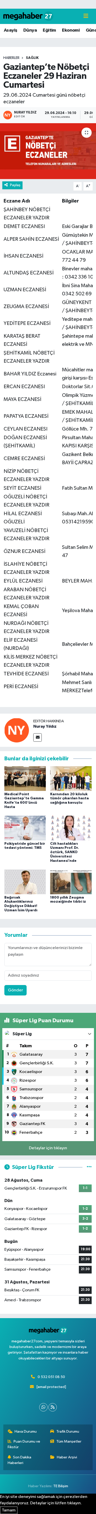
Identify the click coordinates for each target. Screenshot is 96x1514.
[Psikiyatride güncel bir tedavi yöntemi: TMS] (25, 828)
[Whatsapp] (43, 1407)
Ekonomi (71, 30)
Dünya (30, 30)
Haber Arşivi (67, 1457)
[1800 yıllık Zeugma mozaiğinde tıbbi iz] (71, 882)
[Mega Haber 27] (28, 16)
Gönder (15, 990)
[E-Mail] (37, 737)
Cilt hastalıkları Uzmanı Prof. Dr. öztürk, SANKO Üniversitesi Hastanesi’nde (64, 852)
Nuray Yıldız (45, 726)
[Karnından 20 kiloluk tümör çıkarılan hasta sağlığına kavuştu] (71, 778)
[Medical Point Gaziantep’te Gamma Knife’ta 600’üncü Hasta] (25, 778)
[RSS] (52, 1407)
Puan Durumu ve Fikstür (24, 1444)
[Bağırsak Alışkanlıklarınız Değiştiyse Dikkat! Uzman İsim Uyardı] (25, 882)
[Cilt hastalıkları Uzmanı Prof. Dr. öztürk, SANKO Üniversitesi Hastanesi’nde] (71, 828)
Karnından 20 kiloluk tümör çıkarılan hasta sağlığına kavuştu (69, 798)
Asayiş (10, 30)
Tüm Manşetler (68, 1441)
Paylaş (15, 185)
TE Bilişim (60, 1486)
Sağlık (32, 58)
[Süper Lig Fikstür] (89, 1167)
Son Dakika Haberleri (19, 1460)
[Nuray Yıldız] (16, 730)
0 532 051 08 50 (51, 1377)
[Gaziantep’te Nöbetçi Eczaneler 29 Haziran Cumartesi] (48, 151)
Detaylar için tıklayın (48, 1148)
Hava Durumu (26, 1431)
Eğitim (49, 30)
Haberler (11, 58)
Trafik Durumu (67, 1431)
